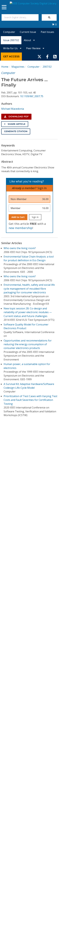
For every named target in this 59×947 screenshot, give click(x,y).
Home (4, 66)
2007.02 (47, 66)
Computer (9, 32)
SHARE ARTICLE (16, 124)
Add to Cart (18, 217)
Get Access (11, 56)
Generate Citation (15, 131)
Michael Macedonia (12, 108)
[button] (54, 24)
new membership (20, 228)
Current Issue (28, 32)
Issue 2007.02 (11, 40)
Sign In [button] (42, 188)
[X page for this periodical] (39, 56)
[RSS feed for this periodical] (55, 56)
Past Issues (47, 32)
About (28, 40)
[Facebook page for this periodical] (47, 56)
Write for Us (10, 48)
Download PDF (18, 116)
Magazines (17, 66)
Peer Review (33, 48)
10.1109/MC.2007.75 (31, 96)
